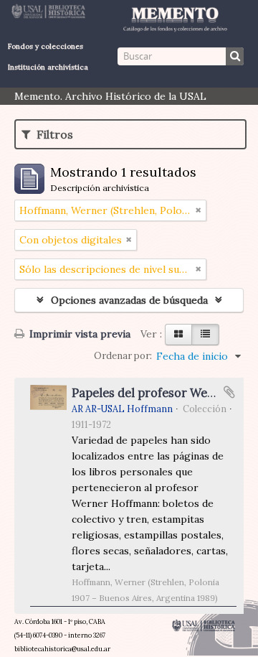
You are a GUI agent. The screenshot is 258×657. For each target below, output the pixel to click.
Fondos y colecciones (45, 46)
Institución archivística (48, 67)
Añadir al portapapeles (229, 392)
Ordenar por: (123, 356)
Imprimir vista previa (78, 333)
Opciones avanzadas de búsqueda (129, 300)
